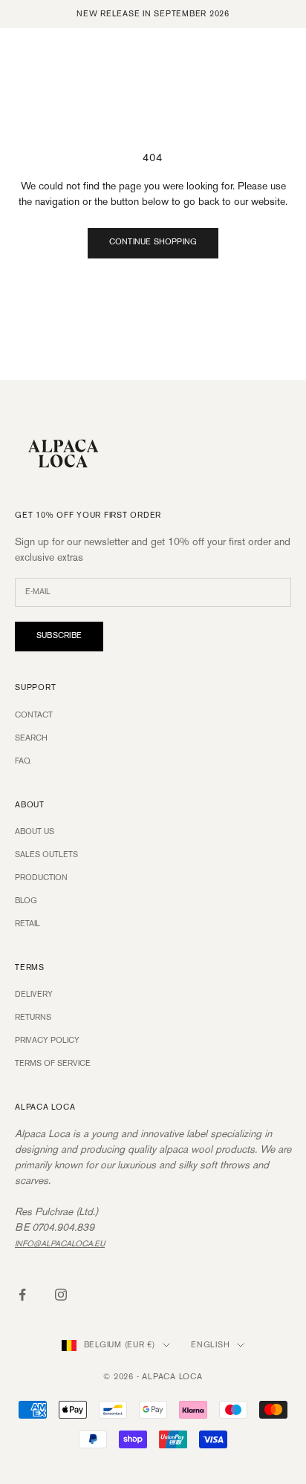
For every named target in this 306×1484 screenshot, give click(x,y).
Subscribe (59, 636)
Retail (27, 924)
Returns (33, 1017)
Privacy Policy (47, 1040)
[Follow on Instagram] (60, 1294)
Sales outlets (46, 855)
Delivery (34, 994)
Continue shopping (153, 242)
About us (34, 832)
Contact (34, 715)
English (210, 1345)
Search (31, 738)
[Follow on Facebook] (22, 1294)
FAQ (22, 761)
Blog (26, 901)
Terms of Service (53, 1063)
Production (41, 878)
